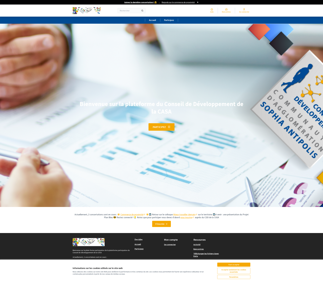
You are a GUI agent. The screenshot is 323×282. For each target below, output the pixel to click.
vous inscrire (187, 217)
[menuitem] (148, 244)
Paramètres (233, 277)
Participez (169, 20)
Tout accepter (233, 264)
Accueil (152, 20)
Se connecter (170, 244)
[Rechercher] (142, 10)
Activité (196, 244)
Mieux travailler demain (185, 214)
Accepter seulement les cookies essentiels (233, 271)
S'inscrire (159, 223)
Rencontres (198, 249)
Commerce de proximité (133, 214)
